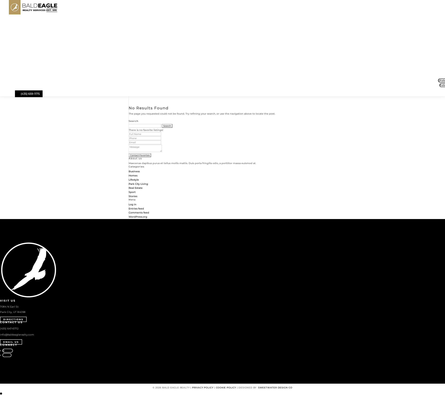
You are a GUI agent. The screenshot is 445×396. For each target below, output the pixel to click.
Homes (133, 175)
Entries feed (136, 208)
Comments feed (139, 212)
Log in (132, 204)
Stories (133, 196)
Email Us (11, 342)
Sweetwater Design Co (275, 387)
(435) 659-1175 (30, 93)
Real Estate (136, 187)
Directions (13, 319)
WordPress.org (138, 216)
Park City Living (138, 183)
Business (134, 171)
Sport (132, 192)
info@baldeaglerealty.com (17, 334)
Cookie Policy (226, 387)
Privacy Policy (202, 387)
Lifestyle (134, 179)
